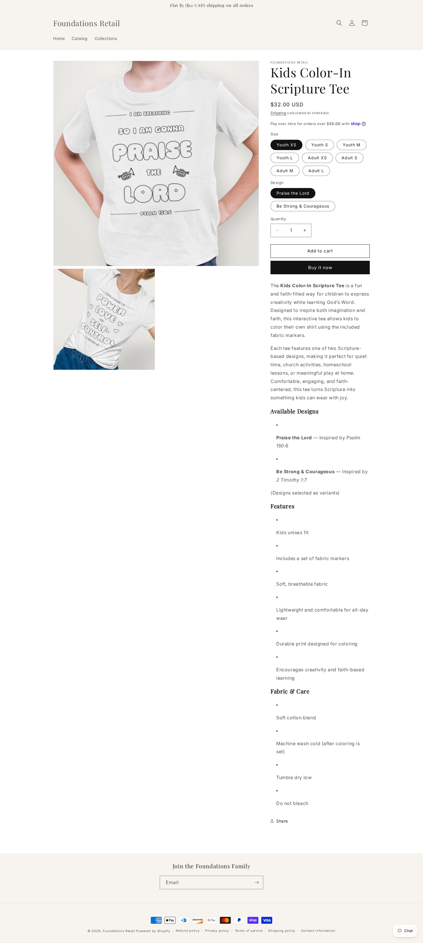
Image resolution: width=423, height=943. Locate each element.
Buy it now (320, 267)
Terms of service (249, 931)
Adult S (349, 157)
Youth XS (286, 144)
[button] (339, 23)
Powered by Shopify (153, 931)
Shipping (278, 113)
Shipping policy (281, 931)
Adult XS (317, 157)
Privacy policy (217, 931)
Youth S (319, 144)
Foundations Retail (119, 931)
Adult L (316, 170)
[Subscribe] (256, 882)
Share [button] (282, 821)
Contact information (318, 931)
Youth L (285, 157)
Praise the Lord (293, 193)
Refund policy (187, 931)
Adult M (285, 170)
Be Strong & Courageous (303, 206)
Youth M (352, 144)
